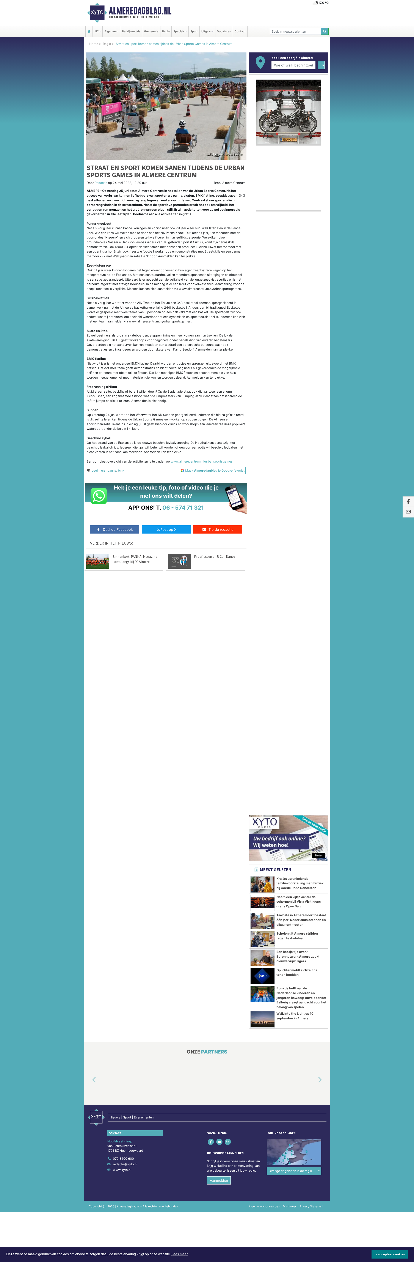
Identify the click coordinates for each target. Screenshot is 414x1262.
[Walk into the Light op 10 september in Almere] (262, 698)
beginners (98, 470)
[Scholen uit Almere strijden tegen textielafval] (262, 618)
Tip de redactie (221, 529)
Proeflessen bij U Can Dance (214, 556)
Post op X (168, 529)
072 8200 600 (123, 837)
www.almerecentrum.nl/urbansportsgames (202, 461)
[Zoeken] (325, 31)
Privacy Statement (311, 885)
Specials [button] (179, 31)
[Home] (89, 31)
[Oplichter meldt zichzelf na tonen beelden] (262, 655)
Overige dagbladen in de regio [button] (290, 849)
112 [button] (96, 31)
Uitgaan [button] (206, 31)
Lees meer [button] (179, 1254)
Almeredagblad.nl (140, 11)
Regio (166, 31)
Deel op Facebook (118, 529)
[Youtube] (219, 820)
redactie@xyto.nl (125, 843)
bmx (121, 470)
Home (93, 44)
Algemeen (111, 31)
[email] (408, 512)
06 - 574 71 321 (183, 507)
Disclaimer (289, 885)
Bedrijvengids (131, 31)
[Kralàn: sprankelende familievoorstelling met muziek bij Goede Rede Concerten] (262, 563)
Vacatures (224, 31)
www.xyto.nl (122, 848)
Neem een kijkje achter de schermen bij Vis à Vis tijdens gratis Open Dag (298, 580)
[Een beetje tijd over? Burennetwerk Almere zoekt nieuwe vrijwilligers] (262, 636)
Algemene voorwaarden (264, 885)
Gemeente (151, 31)
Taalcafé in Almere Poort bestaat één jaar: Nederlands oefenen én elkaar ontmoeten (301, 598)
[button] (89, 758)
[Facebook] (211, 820)
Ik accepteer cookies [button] (390, 1254)
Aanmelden (219, 859)
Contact (240, 31)
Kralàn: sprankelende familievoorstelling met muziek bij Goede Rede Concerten (299, 562)
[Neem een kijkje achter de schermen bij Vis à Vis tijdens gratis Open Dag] (262, 581)
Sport (194, 31)
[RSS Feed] (228, 820)
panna (111, 470)
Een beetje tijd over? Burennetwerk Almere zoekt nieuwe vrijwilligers (298, 635)
